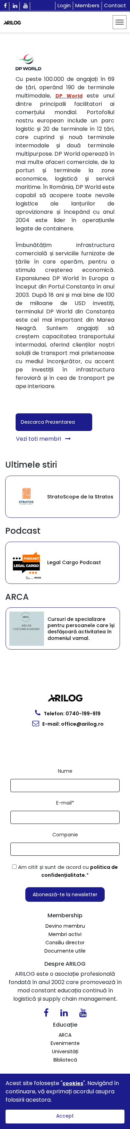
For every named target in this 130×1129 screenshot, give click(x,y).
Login (64, 5)
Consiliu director (65, 942)
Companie (65, 834)
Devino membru (65, 926)
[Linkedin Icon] (15, 6)
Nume (65, 771)
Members (87, 5)
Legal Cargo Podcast (36, 562)
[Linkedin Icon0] (64, 1014)
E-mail (65, 802)
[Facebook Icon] (5, 6)
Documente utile (65, 950)
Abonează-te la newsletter (65, 894)
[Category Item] (109, 496)
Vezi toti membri (39, 439)
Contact (115, 5)
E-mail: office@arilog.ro (72, 723)
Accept (65, 1115)
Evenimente (65, 1043)
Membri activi (65, 934)
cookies (72, 1083)
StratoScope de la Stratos (39, 496)
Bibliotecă (65, 1059)
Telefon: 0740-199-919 (72, 713)
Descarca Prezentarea (48, 422)
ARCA (65, 1034)
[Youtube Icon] (25, 6)
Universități (65, 1051)
